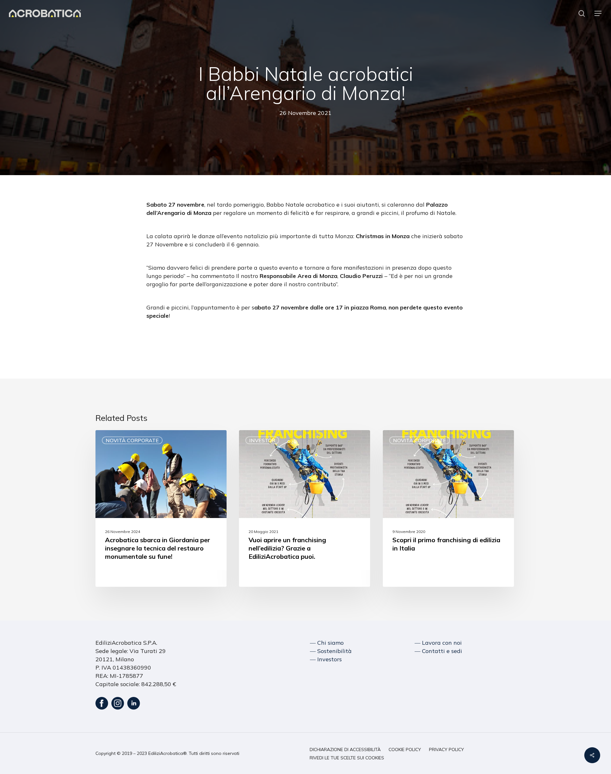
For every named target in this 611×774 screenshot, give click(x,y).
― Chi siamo (327, 642)
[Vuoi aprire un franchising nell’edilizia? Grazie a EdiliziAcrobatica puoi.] (304, 508)
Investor (262, 440)
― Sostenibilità (331, 651)
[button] (598, 13)
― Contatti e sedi (438, 651)
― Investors (326, 659)
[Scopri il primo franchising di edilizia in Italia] (448, 508)
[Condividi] (592, 755)
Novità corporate (132, 440)
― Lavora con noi (438, 642)
